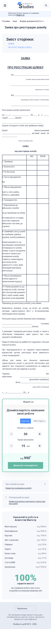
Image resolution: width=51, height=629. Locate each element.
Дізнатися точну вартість (25, 465)
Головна (6, 21)
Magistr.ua (20, 15)
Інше (15, 21)
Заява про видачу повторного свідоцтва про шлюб (27, 502)
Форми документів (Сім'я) (32, 21)
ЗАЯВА (11, 44)
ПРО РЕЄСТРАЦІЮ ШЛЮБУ (20, 47)
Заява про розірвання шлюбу (18, 488)
